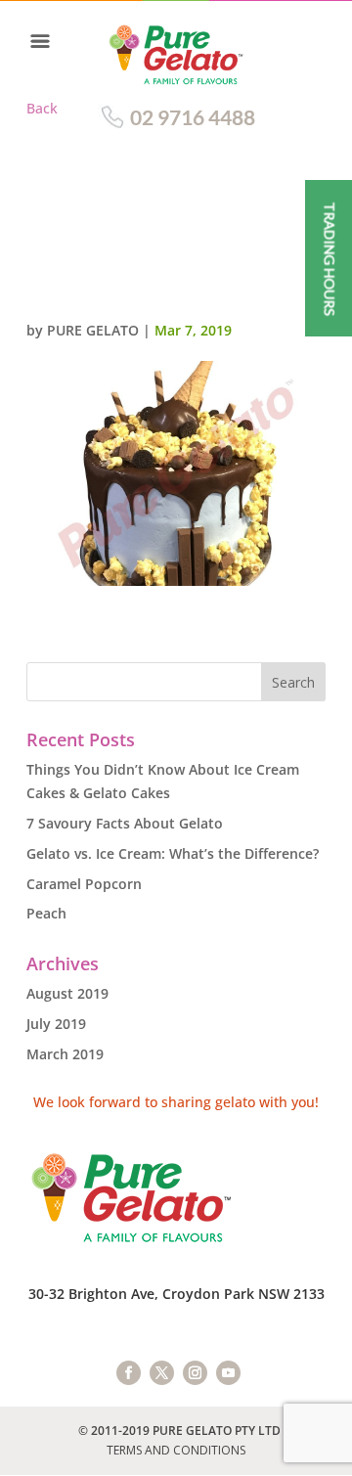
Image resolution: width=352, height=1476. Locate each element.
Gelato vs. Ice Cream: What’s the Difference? (172, 853)
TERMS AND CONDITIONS (176, 1450)
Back (42, 108)
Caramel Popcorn (84, 883)
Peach (46, 913)
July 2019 (56, 1023)
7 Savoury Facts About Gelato (124, 823)
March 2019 (65, 1054)
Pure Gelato (93, 330)
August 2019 (67, 993)
